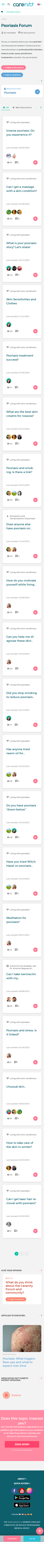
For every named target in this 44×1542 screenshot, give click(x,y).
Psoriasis (10, 92)
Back (4, 19)
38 (11, 500)
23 (11, 612)
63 (11, 218)
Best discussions (24, 107)
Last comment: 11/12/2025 (17, 316)
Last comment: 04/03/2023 (17, 1103)
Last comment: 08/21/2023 (17, 935)
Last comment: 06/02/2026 (17, 147)
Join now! (22, 1444)
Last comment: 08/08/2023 (17, 991)
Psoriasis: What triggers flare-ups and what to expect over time (19, 1362)
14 (11, 387)
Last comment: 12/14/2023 (17, 541)
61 (11, 1118)
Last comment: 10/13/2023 (17, 766)
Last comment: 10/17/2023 (17, 710)
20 (11, 331)
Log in (32, 1539)
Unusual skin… (16, 1086)
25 (11, 781)
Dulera (16, 1395)
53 (11, 1006)
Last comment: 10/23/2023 (17, 654)
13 (11, 893)
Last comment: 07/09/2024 (17, 372)
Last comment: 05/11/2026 (17, 260)
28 (11, 837)
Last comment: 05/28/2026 (17, 204)
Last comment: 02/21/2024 (17, 485)
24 (11, 443)
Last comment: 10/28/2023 (17, 597)
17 (11, 725)
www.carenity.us (15, 1522)
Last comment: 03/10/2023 (17, 1216)
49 (11, 275)
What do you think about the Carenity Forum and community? (19, 1287)
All (7, 107)
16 (11, 162)
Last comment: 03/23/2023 (17, 1160)
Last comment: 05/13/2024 (17, 429)
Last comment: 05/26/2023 (17, 1047)
